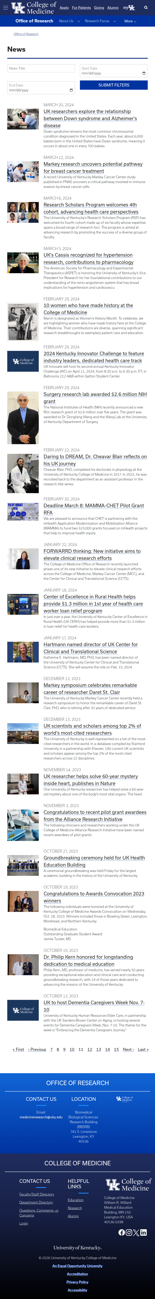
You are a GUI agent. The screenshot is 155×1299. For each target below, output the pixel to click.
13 (98, 1049)
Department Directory (36, 1202)
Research (75, 1208)
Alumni (112, 7)
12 (89, 1049)
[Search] (147, 8)
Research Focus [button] (97, 21)
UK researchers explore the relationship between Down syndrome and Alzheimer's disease (90, 118)
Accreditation (77, 1274)
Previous (38, 1049)
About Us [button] (66, 21)
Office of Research (26, 34)
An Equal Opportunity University (77, 1266)
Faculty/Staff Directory (36, 1194)
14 (107, 1049)
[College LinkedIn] (143, 1233)
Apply (64, 7)
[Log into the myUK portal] (129, 7)
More (129, 21)
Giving (99, 7)
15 (116, 1049)
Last (142, 1049)
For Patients (81, 7)
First (20, 1049)
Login (23, 1223)
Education (76, 1200)
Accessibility (77, 1290)
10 (72, 1049)
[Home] (34, 7)
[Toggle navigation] (5, 8)
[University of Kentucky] (77, 1248)
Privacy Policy (77, 1282)
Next (127, 1049)
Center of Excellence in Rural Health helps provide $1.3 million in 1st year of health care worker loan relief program (93, 604)
